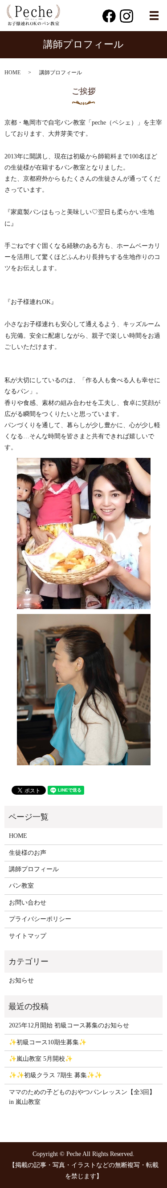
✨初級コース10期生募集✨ (47, 1042)
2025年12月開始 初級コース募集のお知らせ (69, 1025)
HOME (12, 72)
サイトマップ (27, 936)
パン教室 (21, 885)
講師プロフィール (34, 869)
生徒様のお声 (27, 852)
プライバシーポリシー (40, 919)
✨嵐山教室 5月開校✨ (41, 1058)
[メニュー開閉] (154, 15)
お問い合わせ (27, 902)
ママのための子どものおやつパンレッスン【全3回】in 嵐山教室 (82, 1097)
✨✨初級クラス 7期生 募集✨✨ (55, 1075)
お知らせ (21, 980)
